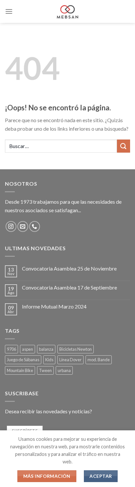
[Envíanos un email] (22, 226)
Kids (49, 359)
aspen (27, 349)
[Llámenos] (34, 226)
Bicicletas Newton (75, 349)
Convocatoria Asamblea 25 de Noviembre (69, 268)
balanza (46, 349)
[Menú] (9, 11)
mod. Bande (98, 359)
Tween (45, 370)
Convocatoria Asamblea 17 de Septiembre (69, 287)
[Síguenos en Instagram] (11, 226)
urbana (64, 370)
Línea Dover (70, 359)
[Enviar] (123, 146)
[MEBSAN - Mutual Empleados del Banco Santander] (67, 11)
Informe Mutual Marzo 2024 (54, 306)
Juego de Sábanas (23, 359)
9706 (11, 349)
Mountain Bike (20, 370)
